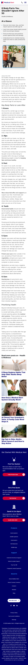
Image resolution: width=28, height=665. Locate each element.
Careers (14, 586)
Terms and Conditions (14, 616)
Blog (14, 593)
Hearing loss (5, 279)
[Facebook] (11, 606)
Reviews (14, 589)
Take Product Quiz (13, 474)
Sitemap (14, 619)
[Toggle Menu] (25, 2)
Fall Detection (14, 544)
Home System (14, 533)
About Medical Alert (14, 579)
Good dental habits (7, 209)
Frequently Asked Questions (14, 568)
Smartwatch (14, 540)
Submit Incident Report (14, 561)
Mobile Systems (14, 536)
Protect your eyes (7, 254)
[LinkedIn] (17, 606)
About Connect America (14, 582)
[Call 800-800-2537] (22, 2)
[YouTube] (14, 606)
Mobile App (14, 547)
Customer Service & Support (14, 557)
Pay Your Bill (14, 565)
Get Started (13, 498)
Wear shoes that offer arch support (13, 193)
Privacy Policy (14, 612)
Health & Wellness (7, 16)
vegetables (5, 258)
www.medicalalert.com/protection (16, 646)
